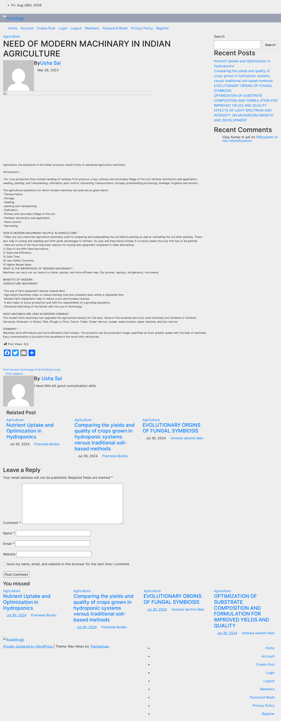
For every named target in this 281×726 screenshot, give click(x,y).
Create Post (46, 28)
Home (12, 28)
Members (92, 28)
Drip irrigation (14, 373)
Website (9, 554)
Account (27, 28)
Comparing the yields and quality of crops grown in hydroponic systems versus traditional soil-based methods (104, 437)
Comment (12, 523)
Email (8, 544)
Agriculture (11, 36)
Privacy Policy (142, 28)
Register (162, 28)
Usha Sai (50, 63)
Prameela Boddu (46, 444)
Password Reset (115, 28)
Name (9, 533)
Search (219, 36)
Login (63, 28)
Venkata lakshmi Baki (186, 438)
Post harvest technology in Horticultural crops (32, 369)
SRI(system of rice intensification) (250, 139)
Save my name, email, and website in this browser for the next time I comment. (68, 564)
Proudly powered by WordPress (28, 646)
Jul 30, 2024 (16, 615)
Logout (76, 28)
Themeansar (99, 646)
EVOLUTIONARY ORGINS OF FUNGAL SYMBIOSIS (171, 428)
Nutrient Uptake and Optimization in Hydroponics (30, 431)
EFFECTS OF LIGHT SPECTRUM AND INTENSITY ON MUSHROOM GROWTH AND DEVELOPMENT (243, 115)
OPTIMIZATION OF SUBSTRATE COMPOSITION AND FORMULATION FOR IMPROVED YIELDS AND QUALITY (245, 100)
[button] (272, 28)
